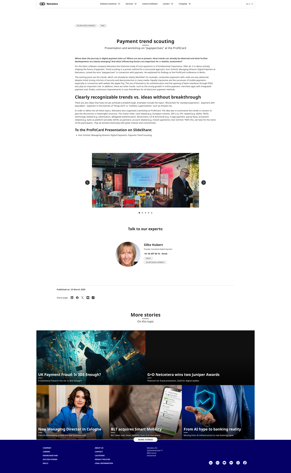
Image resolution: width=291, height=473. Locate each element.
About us (99, 448)
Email (164, 253)
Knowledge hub (50, 455)
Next (203, 182)
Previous (87, 182)
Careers (166, 4)
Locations (100, 455)
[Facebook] (245, 463)
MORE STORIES (145, 439)
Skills (45, 463)
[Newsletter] (217, 463)
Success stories (50, 459)
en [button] (247, 4)
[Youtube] (224, 463)
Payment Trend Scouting (140, 135)
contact (99, 451)
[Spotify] (231, 463)
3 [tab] (145, 212)
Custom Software (149, 4)
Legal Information (104, 463)
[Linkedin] (211, 463)
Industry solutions (108, 4)
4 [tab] (148, 212)
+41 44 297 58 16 (152, 253)
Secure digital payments (86, 26)
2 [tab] (142, 212)
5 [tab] (151, 212)
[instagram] (238, 463)
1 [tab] (139, 212)
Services (129, 4)
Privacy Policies (102, 459)
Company (183, 4)
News (103, 26)
